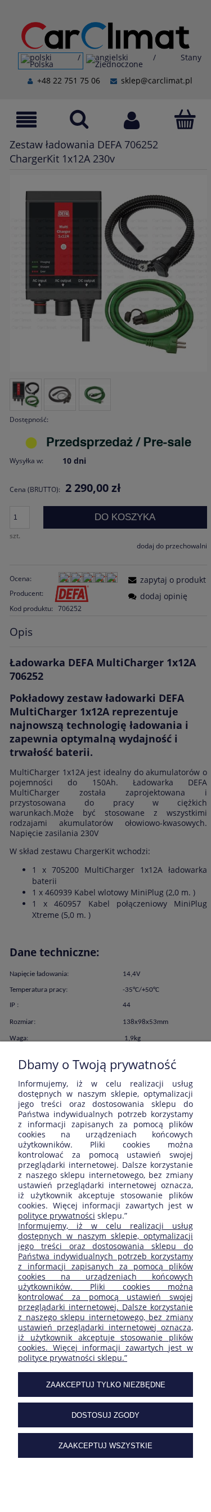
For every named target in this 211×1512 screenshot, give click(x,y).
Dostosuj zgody (105, 1415)
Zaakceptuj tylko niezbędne (105, 1385)
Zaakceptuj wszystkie (105, 1445)
